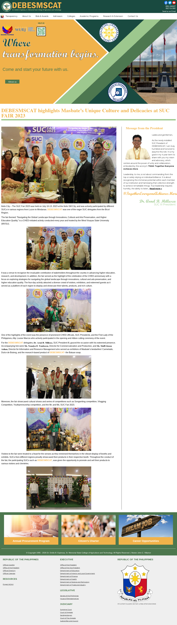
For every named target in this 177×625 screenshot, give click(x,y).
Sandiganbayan (66, 615)
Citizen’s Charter (88, 540)
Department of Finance (69, 576)
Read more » (156, 188)
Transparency (11, 16)
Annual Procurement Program (31, 540)
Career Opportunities (146, 540)
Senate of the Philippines (69, 596)
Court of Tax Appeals (68, 618)
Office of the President (11, 568)
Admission (57, 16)
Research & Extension (113, 16)
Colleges (71, 16)
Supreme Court (66, 609)
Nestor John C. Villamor (141, 553)
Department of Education (69, 571)
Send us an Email (169, 11)
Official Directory (9, 571)
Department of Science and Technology (74, 582)
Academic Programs (89, 16)
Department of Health (68, 579)
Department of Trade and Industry (73, 585)
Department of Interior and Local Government (77, 573)
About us (12, 81)
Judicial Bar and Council (69, 621)
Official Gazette (9, 565)
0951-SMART (171, 6)
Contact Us (133, 16)
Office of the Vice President (70, 568)
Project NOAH (8, 584)
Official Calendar (9, 573)
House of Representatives (69, 599)
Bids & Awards (42, 16)
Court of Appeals (66, 612)
